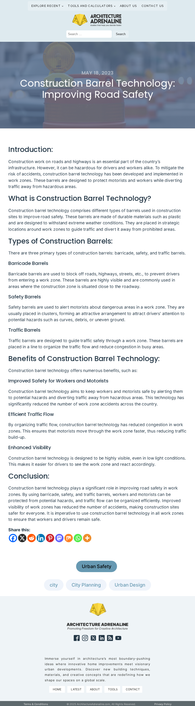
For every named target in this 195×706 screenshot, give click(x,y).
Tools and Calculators (90, 6)
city (54, 585)
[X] (22, 538)
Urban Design (130, 585)
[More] (87, 538)
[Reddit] (31, 538)
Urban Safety (96, 566)
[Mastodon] (59, 538)
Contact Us (152, 6)
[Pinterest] (50, 538)
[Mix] (68, 538)
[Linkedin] (41, 538)
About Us (128, 6)
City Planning (86, 585)
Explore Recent (46, 6)
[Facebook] (13, 538)
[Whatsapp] (78, 538)
